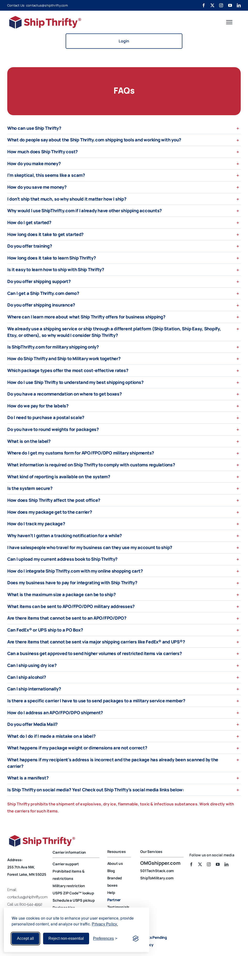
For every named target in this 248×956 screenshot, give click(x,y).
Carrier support (66, 864)
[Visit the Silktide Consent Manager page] (135, 938)
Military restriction (69, 885)
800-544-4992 (30, 904)
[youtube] (230, 5)
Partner (114, 899)
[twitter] (212, 5)
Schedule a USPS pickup (74, 900)
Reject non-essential (66, 938)
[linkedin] (239, 5)
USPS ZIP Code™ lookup (73, 893)
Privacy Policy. (105, 924)
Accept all (25, 938)
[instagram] (221, 5)
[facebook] (204, 5)
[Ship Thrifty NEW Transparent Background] (43, 836)
